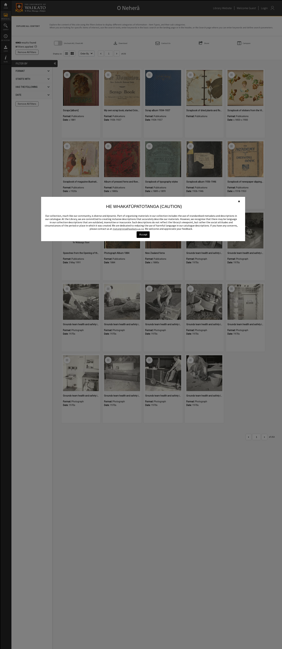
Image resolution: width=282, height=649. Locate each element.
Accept (143, 234)
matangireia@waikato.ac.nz (128, 228)
